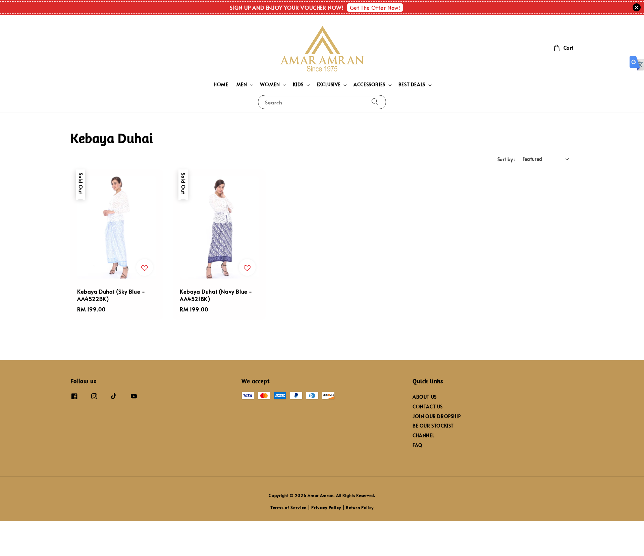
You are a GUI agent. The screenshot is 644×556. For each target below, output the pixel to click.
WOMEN (270, 85)
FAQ (418, 445)
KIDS (298, 85)
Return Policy (360, 507)
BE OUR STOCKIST (433, 425)
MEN (241, 85)
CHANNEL (423, 435)
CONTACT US (428, 406)
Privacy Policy (326, 507)
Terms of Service (288, 507)
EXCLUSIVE (328, 85)
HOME (221, 84)
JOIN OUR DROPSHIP (437, 416)
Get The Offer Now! (375, 7)
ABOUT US (425, 397)
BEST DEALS (411, 85)
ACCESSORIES (369, 85)
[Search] (375, 101)
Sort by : (506, 159)
